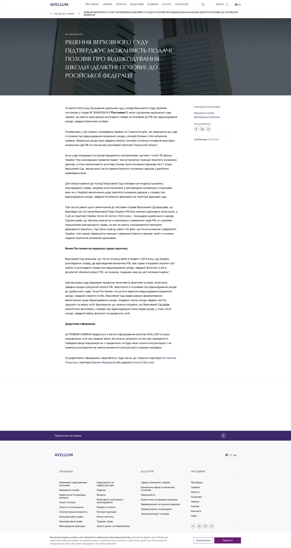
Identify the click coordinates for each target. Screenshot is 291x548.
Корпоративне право (70, 521)
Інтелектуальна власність (73, 511)
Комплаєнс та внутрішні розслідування (110, 501)
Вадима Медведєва (103, 362)
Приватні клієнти (106, 507)
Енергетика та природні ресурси (72, 496)
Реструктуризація (106, 511)
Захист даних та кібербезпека (113, 526)
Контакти (181, 4)
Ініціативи (137, 4)
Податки (101, 490)
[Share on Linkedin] (202, 129)
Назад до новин (64, 14)
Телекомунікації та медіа (155, 513)
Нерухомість (148, 494)
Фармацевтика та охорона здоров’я (160, 504)
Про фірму (92, 4)
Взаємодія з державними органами (73, 484)
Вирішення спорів (204, 113)
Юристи (121, 4)
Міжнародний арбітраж (207, 117)
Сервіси (107, 4)
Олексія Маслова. (143, 362)
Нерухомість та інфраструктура (105, 484)
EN (239, 5)
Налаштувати (203, 540)
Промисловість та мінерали (156, 509)
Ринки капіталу (105, 516)
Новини (152, 4)
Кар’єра (166, 4)
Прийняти (228, 540)
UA (234, 455)
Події (194, 515)
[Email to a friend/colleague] (208, 129)
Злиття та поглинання (71, 507)
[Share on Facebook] (196, 129)
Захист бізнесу (67, 502)
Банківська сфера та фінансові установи (157, 488)
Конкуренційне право (71, 516)
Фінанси (101, 494)
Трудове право (105, 521)
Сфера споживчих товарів (155, 482)
